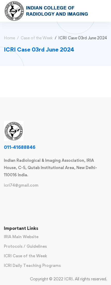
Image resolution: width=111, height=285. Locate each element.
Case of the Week (37, 37)
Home (9, 37)
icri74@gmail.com (21, 185)
